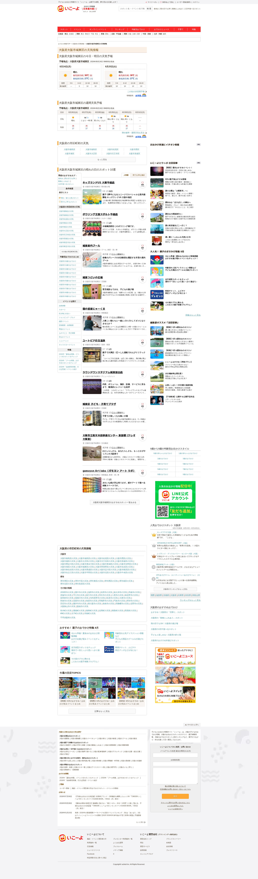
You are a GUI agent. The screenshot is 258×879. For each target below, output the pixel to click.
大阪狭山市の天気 (67, 606)
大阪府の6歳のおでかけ (67, 285)
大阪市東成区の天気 (109, 564)
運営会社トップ (145, 839)
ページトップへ (193, 725)
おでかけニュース (161, 29)
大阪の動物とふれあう (95, 745)
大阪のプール (122, 738)
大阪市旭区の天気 (67, 567)
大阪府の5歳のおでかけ (67, 281)
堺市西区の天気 (111, 581)
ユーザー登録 (64, 788)
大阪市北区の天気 (106, 572)
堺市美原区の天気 (82, 584)
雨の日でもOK (165, 9)
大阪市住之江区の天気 (69, 572)
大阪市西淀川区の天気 (67, 242)
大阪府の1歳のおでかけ (67, 265)
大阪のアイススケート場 (96, 767)
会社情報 (169, 846)
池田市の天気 (93, 592)
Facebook (90, 854)
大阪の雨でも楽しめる (68, 761)
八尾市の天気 (117, 595)
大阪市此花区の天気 (66, 219)
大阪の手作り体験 (78, 745)
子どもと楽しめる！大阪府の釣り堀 (166, 635)
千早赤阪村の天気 (67, 617)
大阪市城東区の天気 (85, 567)
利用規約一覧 (92, 843)
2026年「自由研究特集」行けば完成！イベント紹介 (69, 368)
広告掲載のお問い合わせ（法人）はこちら (175, 789)
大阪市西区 (134, 149)
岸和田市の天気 (67, 592)
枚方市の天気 (91, 595)
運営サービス (145, 846)
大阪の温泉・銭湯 (66, 767)
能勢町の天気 (91, 610)
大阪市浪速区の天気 (66, 239)
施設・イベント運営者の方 (96, 839)
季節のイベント (64, 329)
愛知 (106, 34)
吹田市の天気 (106, 592)
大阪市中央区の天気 (124, 572)
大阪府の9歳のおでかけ (67, 296)
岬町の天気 (65, 613)
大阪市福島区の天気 (66, 215)
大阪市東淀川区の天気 (67, 246)
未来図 (168, 843)
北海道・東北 (63, 34)
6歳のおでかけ (162, 469)
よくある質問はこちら (175, 806)
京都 (134, 34)
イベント (77, 29)
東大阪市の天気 (94, 603)
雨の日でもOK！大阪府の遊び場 (164, 623)
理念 (141, 843)
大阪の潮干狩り (112, 767)
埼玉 (96, 34)
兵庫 (138, 34)
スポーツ (62, 310)
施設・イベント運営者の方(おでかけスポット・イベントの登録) (95, 788)
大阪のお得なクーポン (68, 752)
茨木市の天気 (104, 595)
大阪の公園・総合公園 (132, 752)
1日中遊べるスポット (193, 9)
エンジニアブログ (146, 854)
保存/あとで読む (168, 2)
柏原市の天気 (91, 601)
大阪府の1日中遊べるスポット (163, 629)
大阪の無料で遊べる (84, 752)
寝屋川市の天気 (81, 598)
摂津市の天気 (132, 601)
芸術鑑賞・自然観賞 (66, 325)
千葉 (92, 34)
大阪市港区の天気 (65, 227)
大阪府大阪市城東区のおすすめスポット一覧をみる (114, 502)
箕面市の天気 (79, 601)
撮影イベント (64, 321)
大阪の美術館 (125, 761)
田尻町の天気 (130, 610)
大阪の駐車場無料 (99, 752)
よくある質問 (118, 843)
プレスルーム (118, 846)
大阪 (129, 34)
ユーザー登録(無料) (184, 2)
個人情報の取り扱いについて (175, 786)
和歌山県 (196, 595)
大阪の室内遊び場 (83, 761)
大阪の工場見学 (65, 745)
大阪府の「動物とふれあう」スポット (167, 618)
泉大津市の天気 (120, 592)
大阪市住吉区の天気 (124, 567)
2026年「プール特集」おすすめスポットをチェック (69, 362)
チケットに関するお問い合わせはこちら (175, 803)
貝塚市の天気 (66, 595)
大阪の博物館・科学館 (111, 761)
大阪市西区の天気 (65, 223)
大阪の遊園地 (64, 738)
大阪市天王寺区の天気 (67, 235)
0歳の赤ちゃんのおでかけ (162, 453)
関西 (125, 34)
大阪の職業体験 (123, 745)
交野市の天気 (136, 603)
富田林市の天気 (67, 598)
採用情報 (143, 850)
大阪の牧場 (112, 738)
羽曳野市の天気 (105, 601)
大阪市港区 (69, 153)
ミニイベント (64, 341)
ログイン (196, 2)
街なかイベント (64, 337)
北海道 (71, 34)
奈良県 (188, 595)
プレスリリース (172, 850)
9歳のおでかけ (188, 474)
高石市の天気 (66, 603)
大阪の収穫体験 (110, 745)
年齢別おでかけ (138, 29)
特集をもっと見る (193, 315)
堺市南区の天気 (126, 581)
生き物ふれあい (64, 313)
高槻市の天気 (134, 592)
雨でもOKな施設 (139, 175)
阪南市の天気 (82, 606)
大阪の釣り (102, 738)
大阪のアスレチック (115, 752)
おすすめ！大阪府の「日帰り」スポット (168, 612)
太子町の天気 (77, 613)
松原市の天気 (112, 598)
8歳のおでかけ (162, 474)
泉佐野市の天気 (131, 595)
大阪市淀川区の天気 (107, 570)
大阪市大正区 (91, 153)
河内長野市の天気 (97, 598)
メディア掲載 (118, 850)
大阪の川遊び (64, 754)
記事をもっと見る (102, 711)
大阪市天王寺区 (112, 153)
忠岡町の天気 (104, 610)
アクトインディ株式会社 (168, 834)
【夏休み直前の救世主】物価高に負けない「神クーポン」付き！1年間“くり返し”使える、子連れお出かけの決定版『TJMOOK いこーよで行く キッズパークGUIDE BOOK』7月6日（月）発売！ (108, 805)
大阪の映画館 (96, 761)
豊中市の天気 (80, 592)
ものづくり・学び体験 (67, 333)
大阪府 (173, 595)
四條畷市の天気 (122, 603)
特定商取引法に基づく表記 (96, 858)
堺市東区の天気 (96, 581)
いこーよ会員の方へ (175, 809)
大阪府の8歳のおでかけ (67, 292)
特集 (194, 29)
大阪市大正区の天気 (66, 231)
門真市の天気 (119, 601)
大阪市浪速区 (134, 153)
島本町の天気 (66, 610)
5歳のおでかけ (188, 464)
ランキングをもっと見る (190, 600)
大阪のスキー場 (79, 767)
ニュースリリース (93, 850)
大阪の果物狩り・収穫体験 (69, 770)
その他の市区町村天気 (69, 252)
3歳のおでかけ (188, 459)
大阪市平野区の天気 (89, 572)
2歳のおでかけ (162, 459)
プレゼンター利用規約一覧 (122, 839)
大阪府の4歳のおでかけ (67, 277)
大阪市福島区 (91, 149)
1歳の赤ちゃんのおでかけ (188, 453)
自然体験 (62, 306)
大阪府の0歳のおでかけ (67, 261)
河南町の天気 (90, 613)
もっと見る (140, 822)
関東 (78, 34)
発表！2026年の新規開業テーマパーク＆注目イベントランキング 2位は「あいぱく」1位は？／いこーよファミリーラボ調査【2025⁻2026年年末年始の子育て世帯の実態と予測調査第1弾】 (108, 815)
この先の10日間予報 (136, 91)
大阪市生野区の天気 (128, 564)
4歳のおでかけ (162, 464)
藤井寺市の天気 (79, 603)
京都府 (166, 595)
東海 (102, 34)
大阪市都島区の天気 (66, 211)
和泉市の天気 (66, 601)
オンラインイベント (97, 29)
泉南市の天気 (108, 603)
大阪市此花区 (113, 149)
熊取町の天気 (117, 610)
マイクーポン (152, 2)
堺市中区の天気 (81, 581)
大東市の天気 (125, 598)
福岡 (164, 34)
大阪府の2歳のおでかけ (67, 269)
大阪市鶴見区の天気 (126, 570)
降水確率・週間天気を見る (133, 133)
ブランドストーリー (173, 839)
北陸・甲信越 (116, 34)
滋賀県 (159, 595)
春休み (156, 9)
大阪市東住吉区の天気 (69, 570)
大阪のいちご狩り (125, 767)
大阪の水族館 (137, 761)
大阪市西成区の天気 (89, 570)
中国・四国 (147, 34)
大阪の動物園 (75, 738)
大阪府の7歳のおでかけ (67, 288)
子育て (180, 29)
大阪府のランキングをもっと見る (175, 589)
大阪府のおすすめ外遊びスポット (165, 640)
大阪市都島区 (69, 149)
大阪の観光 (133, 738)
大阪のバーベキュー (89, 738)
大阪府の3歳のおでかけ (67, 273)
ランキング (119, 29)
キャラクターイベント (67, 345)
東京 (82, 34)
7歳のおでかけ (188, 469)
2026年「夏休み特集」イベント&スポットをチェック (69, 355)
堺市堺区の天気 (67, 581)
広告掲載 (90, 846)
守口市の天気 (79, 595)
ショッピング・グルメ (67, 317)
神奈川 (87, 34)
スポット (64, 29)
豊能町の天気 (79, 610)
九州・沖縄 (158, 34)
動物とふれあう (178, 9)
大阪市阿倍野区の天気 (105, 567)
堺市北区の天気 (67, 584)
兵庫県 (181, 595)
